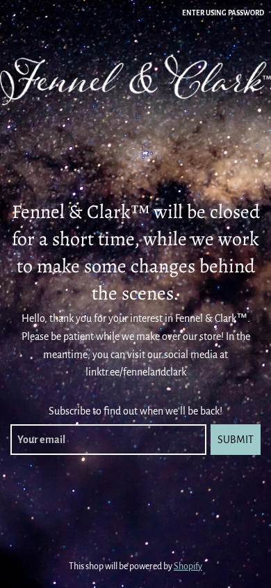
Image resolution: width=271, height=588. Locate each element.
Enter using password (223, 13)
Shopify (188, 566)
